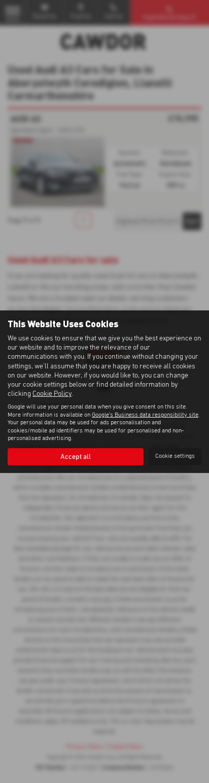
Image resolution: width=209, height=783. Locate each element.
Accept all (75, 456)
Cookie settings (175, 456)
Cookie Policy (52, 393)
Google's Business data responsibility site (145, 415)
